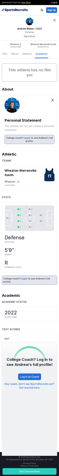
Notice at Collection (29, 466)
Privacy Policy (29, 463)
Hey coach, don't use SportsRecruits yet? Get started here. (30, 385)
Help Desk (26, 2)
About (15, 53)
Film (5, 53)
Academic (42, 53)
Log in (27, 137)
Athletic (27, 53)
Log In (54, 2)
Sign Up (51, 10)
